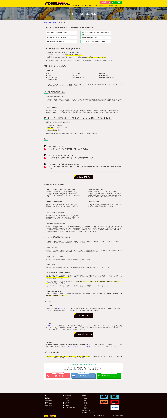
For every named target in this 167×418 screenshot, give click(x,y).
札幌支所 (86, 398)
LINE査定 (67, 398)
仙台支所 (86, 400)
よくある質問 (110, 5)
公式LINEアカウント (63, 308)
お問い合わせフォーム (77, 346)
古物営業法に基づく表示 (70, 407)
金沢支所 (86, 402)
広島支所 (86, 407)
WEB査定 (67, 397)
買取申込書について (69, 405)
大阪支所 (86, 405)
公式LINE (86, 346)
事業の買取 (102, 5)
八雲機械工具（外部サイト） (89, 412)
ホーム (47, 395)
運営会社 (85, 395)
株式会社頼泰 (120, 415)
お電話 (68, 346)
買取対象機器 (49, 400)
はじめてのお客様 (49, 397)
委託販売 (95, 5)
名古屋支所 (86, 403)
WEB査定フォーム (50, 326)
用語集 (66, 403)
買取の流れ (74, 5)
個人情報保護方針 (86, 410)
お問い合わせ (118, 5)
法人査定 (67, 400)
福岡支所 (86, 408)
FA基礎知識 (67, 402)
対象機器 (89, 5)
